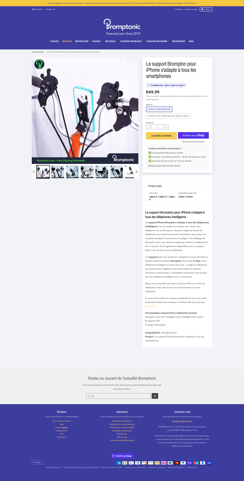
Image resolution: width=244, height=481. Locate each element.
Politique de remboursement (111, 467)
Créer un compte (191, 9)
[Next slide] (136, 172)
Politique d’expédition (176, 467)
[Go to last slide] (34, 172)
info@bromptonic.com (182, 421)
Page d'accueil (38, 52)
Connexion (178, 9)
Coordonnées (192, 467)
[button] (43, 172)
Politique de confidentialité (135, 467)
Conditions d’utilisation (156, 467)
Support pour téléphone (159, 109)
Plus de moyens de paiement (193, 141)
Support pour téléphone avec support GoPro (168, 116)
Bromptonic (56, 467)
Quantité (150, 123)
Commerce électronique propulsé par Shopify (81, 467)
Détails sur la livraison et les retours (164, 165)
